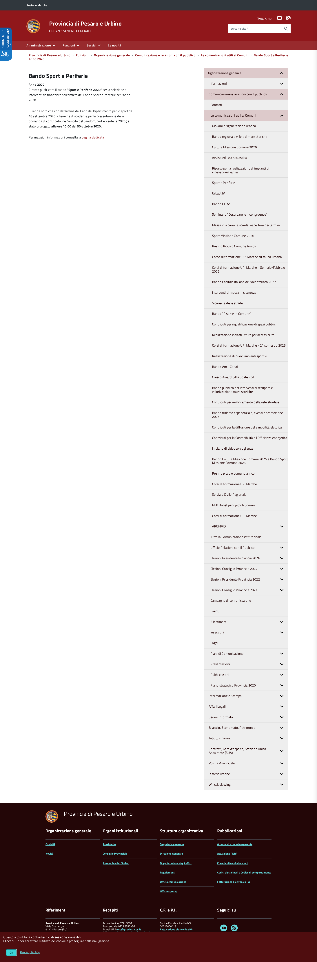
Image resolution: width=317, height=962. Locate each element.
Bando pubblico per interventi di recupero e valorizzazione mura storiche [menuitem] (242, 389)
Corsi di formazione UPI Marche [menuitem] (234, 484)
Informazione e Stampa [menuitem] (225, 695)
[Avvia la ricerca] (286, 28)
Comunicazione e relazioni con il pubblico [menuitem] (238, 94)
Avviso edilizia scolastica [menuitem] (229, 157)
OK (11, 952)
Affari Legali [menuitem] (217, 706)
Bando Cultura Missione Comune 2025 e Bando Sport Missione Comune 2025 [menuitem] (250, 461)
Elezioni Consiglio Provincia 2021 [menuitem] (234, 590)
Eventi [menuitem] (214, 611)
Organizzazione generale (112, 55)
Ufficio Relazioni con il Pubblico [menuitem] (232, 547)
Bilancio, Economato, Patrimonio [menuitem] (232, 727)
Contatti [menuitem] (216, 104)
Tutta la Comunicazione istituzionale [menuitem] (235, 536)
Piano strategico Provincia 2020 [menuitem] (233, 685)
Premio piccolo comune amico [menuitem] (233, 473)
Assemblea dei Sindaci (116, 863)
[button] (281, 73)
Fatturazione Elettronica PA (233, 882)
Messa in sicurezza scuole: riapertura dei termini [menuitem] (246, 225)
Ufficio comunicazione (173, 882)
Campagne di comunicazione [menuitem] (230, 600)
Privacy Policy (30, 952)
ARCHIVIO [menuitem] (219, 526)
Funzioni (82, 55)
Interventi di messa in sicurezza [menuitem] (234, 292)
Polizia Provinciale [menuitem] (222, 763)
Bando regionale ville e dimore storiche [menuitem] (239, 136)
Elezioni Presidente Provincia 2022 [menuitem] (235, 579)
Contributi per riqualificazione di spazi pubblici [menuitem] (244, 324)
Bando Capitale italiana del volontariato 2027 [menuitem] (244, 281)
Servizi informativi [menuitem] (221, 717)
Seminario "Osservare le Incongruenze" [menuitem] (239, 214)
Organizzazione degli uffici (176, 863)
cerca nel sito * (239, 28)
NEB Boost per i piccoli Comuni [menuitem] (234, 505)
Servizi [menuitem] (91, 45)
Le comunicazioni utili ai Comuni (224, 55)
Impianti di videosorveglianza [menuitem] (232, 448)
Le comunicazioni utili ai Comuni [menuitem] (233, 115)
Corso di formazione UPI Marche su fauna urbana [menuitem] (247, 256)
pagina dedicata (92, 137)
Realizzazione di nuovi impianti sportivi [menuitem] (239, 356)
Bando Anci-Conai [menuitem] (225, 366)
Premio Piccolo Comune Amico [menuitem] (234, 246)
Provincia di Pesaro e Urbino (85, 23)
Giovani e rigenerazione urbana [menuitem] (234, 125)
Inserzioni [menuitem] (217, 632)
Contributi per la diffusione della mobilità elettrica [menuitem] (247, 427)
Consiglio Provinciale (115, 853)
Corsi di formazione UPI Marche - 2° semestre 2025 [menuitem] (249, 345)
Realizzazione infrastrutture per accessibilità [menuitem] (243, 334)
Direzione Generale (171, 853)
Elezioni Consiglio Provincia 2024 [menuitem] (234, 568)
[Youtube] (279, 18)
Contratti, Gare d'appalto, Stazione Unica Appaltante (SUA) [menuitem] (237, 750)
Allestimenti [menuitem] (218, 621)
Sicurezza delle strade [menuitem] (227, 303)
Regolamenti (167, 872)
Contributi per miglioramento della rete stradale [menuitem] (245, 402)
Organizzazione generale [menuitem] (224, 73)
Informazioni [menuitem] (218, 83)
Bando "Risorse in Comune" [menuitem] (232, 313)
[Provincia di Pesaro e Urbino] (33, 25)
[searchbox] (254, 28)
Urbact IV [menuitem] (218, 193)
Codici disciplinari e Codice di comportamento (244, 872)
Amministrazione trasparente (234, 844)
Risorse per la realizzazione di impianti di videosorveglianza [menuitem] (240, 170)
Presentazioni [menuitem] (220, 664)
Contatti (50, 844)
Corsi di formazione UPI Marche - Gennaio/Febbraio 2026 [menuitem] (248, 269)
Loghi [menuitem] (214, 642)
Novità (49, 853)
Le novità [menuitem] (114, 45)
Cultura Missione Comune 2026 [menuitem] (234, 147)
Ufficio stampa (168, 891)
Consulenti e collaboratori (232, 863)
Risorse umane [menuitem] (219, 773)
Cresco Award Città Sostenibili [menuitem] (233, 377)
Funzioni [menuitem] (69, 45)
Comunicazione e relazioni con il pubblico (165, 55)
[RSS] (288, 18)
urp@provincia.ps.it (129, 929)
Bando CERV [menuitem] (221, 203)
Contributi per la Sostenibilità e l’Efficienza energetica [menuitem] (249, 437)
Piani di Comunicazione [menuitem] (227, 653)
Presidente (109, 844)
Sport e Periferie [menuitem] (223, 182)
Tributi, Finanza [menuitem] (219, 738)
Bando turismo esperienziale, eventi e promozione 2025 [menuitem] (247, 414)
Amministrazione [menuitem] (38, 45)
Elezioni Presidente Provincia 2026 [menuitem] (235, 558)
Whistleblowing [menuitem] (220, 784)
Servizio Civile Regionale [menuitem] (229, 494)
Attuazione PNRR (227, 853)
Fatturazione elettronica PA (176, 929)
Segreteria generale (172, 844)
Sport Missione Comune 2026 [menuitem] (233, 235)
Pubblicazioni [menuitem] (219, 674)
